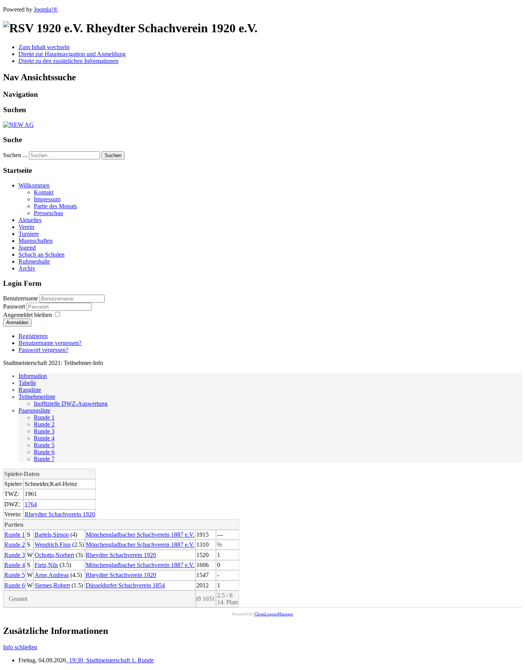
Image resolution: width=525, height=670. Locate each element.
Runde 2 (44, 424)
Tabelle (27, 383)
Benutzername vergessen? (49, 343)
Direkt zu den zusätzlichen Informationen (68, 61)
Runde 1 (44, 417)
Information (32, 376)
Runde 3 (44, 431)
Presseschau (48, 213)
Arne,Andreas (52, 575)
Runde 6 (44, 452)
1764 (31, 504)
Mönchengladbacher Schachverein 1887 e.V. (140, 534)
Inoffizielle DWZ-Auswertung (71, 403)
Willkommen (34, 185)
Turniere (28, 234)
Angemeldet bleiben (27, 315)
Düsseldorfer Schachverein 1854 (125, 585)
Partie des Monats (55, 206)
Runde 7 (44, 459)
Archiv (26, 268)
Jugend (27, 247)
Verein (26, 227)
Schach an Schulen (41, 254)
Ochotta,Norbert (54, 555)
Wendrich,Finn (53, 544)
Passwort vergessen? (43, 350)
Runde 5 (44, 445)
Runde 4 (44, 438)
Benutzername (20, 298)
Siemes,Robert (52, 585)
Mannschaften (35, 240)
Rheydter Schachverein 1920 (60, 514)
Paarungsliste (34, 410)
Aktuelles (30, 220)
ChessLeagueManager (273, 614)
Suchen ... (15, 155)
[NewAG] (18, 124)
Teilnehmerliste (36, 396)
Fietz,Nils (46, 565)
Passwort (15, 306)
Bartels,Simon (52, 534)
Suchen (113, 155)
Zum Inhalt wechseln (44, 47)
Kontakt (43, 192)
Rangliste (29, 389)
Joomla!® (46, 9)
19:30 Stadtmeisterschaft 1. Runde (110, 660)
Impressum (47, 199)
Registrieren (33, 336)
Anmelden (17, 322)
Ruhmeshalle (34, 261)
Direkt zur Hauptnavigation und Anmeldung (72, 54)
